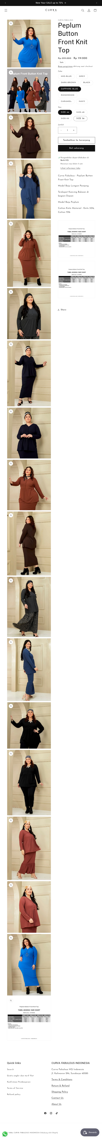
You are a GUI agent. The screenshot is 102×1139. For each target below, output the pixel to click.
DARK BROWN (70, 83)
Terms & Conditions (62, 1079)
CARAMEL (68, 102)
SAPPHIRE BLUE (69, 89)
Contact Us (57, 1098)
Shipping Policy (60, 1092)
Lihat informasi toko (70, 168)
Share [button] (63, 310)
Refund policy (13, 1094)
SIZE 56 (80, 119)
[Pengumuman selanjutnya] (97, 3)
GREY (83, 77)
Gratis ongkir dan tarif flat (20, 1076)
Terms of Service (15, 1088)
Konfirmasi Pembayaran (19, 1082)
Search (10, 1070)
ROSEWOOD (69, 96)
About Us (56, 1104)
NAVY (83, 102)
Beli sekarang (76, 148)
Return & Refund (60, 1086)
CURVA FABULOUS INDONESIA (27, 1133)
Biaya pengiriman (65, 66)
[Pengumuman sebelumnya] (5, 3)
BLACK (88, 83)
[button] (6, 10)
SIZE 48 (81, 113)
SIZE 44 (65, 112)
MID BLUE (68, 77)
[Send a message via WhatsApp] (5, 1134)
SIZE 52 (66, 119)
